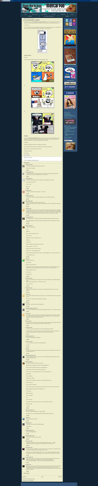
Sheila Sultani (28, 195)
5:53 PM (27, 471)
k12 (65, 113)
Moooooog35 (28, 225)
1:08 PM (27, 420)
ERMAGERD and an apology (70, 131)
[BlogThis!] (25, 155)
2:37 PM (27, 433)
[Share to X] (26, 155)
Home (25, 14)
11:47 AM (27, 292)
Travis (27, 294)
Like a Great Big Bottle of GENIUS (31, 20)
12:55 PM (27, 306)
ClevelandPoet (28, 217)
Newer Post (24, 476)
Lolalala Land (28, 457)
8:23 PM (27, 455)
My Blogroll (30, 16)
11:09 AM (27, 285)
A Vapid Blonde (29, 172)
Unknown (27, 208)
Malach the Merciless (30, 355)
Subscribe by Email (70, 80)
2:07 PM (27, 462)
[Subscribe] (67, 25)
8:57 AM (27, 193)
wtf (37, 160)
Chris (27, 417)
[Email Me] (74, 25)
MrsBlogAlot (28, 178)
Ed (26, 302)
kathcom (27, 464)
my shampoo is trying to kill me (32, 160)
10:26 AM (27, 223)
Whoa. (66, 132)
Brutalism (28, 422)
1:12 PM (27, 428)
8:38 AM (27, 176)
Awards (72, 14)
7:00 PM (27, 339)
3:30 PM (27, 325)
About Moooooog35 (44, 14)
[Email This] (24, 155)
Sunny (27, 313)
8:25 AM (27, 170)
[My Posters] (70, 25)
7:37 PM (27, 353)
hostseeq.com (68, 113)
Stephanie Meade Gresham (31, 308)
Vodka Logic (28, 164)
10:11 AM (27, 215)
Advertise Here (63, 14)
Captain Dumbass (29, 435)
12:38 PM (27, 300)
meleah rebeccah (29, 430)
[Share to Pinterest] (28, 155)
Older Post (60, 476)
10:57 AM (27, 276)
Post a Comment (26, 473)
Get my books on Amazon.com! (49, 16)
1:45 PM (27, 311)
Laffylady (27, 190)
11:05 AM (27, 415)
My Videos (67, 16)
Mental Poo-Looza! (35, 14)
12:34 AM (27, 445)
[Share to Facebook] (27, 155)
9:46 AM (27, 206)
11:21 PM (27, 359)
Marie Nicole (28, 447)
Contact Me (53, 14)
